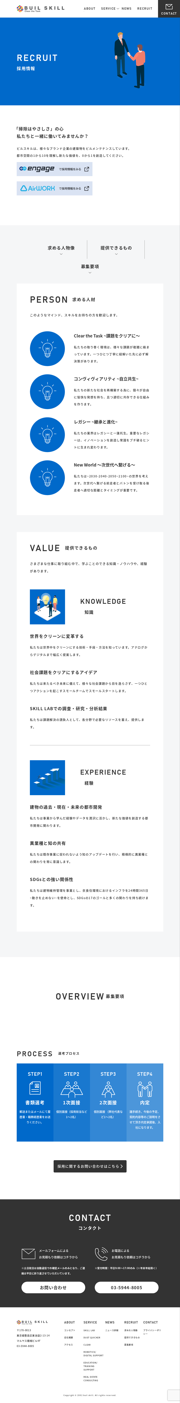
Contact (169, 13)
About (89, 8)
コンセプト (69, 1330)
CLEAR (87, 1344)
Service (108, 8)
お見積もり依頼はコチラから (58, 1257)
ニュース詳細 (111, 1330)
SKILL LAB (89, 1330)
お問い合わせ (53, 1287)
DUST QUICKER (91, 1337)
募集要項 (90, 266)
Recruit (144, 8)
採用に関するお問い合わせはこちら (88, 1166)
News (127, 8)
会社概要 (68, 1337)
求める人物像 (61, 248)
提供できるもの (116, 248)
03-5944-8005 (126, 1287)
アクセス (68, 1344)
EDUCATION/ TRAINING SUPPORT (90, 1366)
